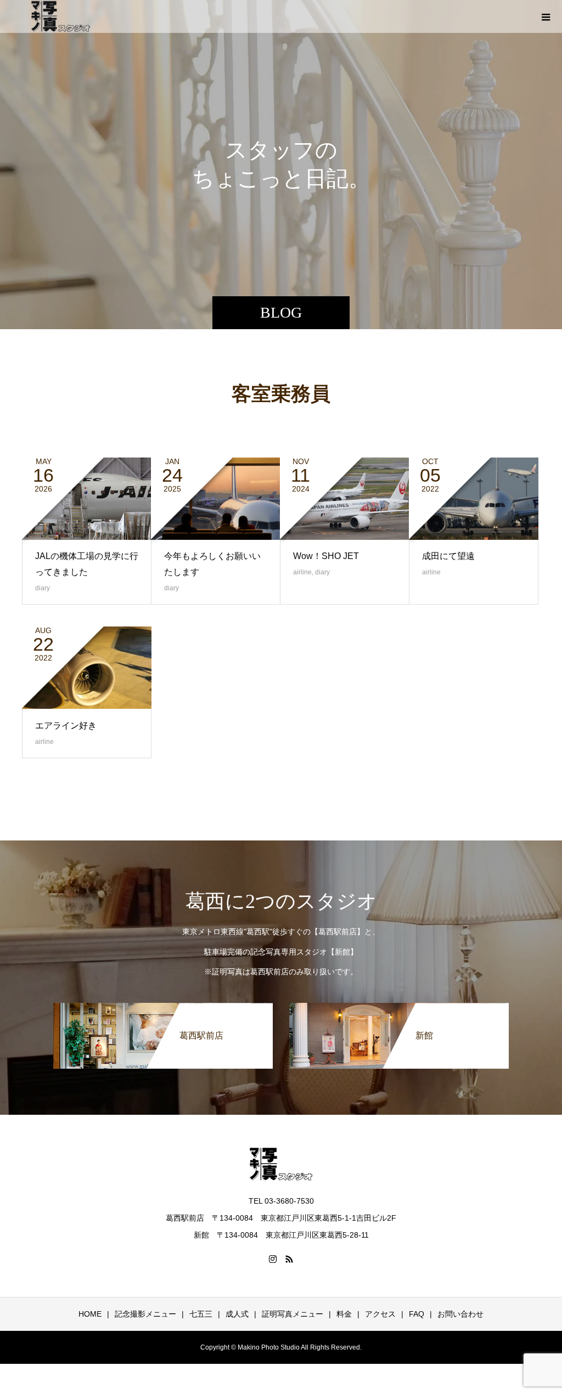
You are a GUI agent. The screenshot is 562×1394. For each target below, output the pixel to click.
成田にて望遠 (448, 556)
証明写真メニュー (292, 1314)
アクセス (380, 1314)
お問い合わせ (460, 1314)
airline (302, 572)
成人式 (237, 1314)
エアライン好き (66, 725)
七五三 (200, 1314)
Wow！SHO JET (326, 556)
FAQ (416, 1314)
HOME (90, 1314)
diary (42, 588)
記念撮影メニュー (145, 1314)
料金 (344, 1314)
